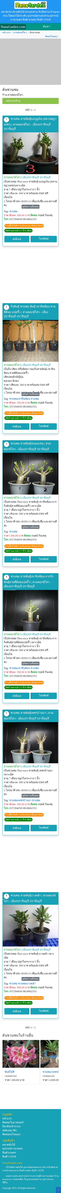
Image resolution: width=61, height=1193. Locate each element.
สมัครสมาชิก (9, 1130)
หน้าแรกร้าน (13, 100)
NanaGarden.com (13, 27)
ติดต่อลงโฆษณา (11, 1134)
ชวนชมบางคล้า (27, 983)
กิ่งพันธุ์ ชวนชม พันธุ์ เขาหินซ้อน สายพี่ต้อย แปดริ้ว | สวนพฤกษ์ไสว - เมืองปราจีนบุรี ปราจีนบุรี (30, 311)
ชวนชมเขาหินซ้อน (19, 398)
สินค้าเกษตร (9, 1152)
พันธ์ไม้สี (9, 1071)
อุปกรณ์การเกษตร (12, 1148)
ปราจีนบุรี (45, 177)
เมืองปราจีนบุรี (31, 177)
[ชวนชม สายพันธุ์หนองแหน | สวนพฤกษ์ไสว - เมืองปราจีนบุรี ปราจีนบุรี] (30, 474)
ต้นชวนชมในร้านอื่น (17, 1035)
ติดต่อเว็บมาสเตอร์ (12, 1122)
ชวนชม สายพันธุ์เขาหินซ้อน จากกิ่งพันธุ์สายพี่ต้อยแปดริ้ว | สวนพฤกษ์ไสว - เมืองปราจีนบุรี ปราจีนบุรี (28, 581)
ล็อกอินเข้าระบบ (11, 1126)
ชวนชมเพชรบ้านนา (20, 800)
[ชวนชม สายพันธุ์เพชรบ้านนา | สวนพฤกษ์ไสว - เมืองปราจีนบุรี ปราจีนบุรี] (30, 742)
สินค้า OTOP (9, 1156)
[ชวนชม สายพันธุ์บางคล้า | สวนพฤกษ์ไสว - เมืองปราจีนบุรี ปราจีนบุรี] (30, 926)
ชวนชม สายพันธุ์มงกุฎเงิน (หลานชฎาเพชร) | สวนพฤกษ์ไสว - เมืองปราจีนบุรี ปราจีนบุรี (30, 123)
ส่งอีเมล (17, 239)
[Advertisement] (30, 62)
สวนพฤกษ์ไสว (20, 32)
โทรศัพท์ (43, 238)
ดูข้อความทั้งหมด (30, 206)
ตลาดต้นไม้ (8, 1144)
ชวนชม (13, 211)
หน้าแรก (6, 32)
